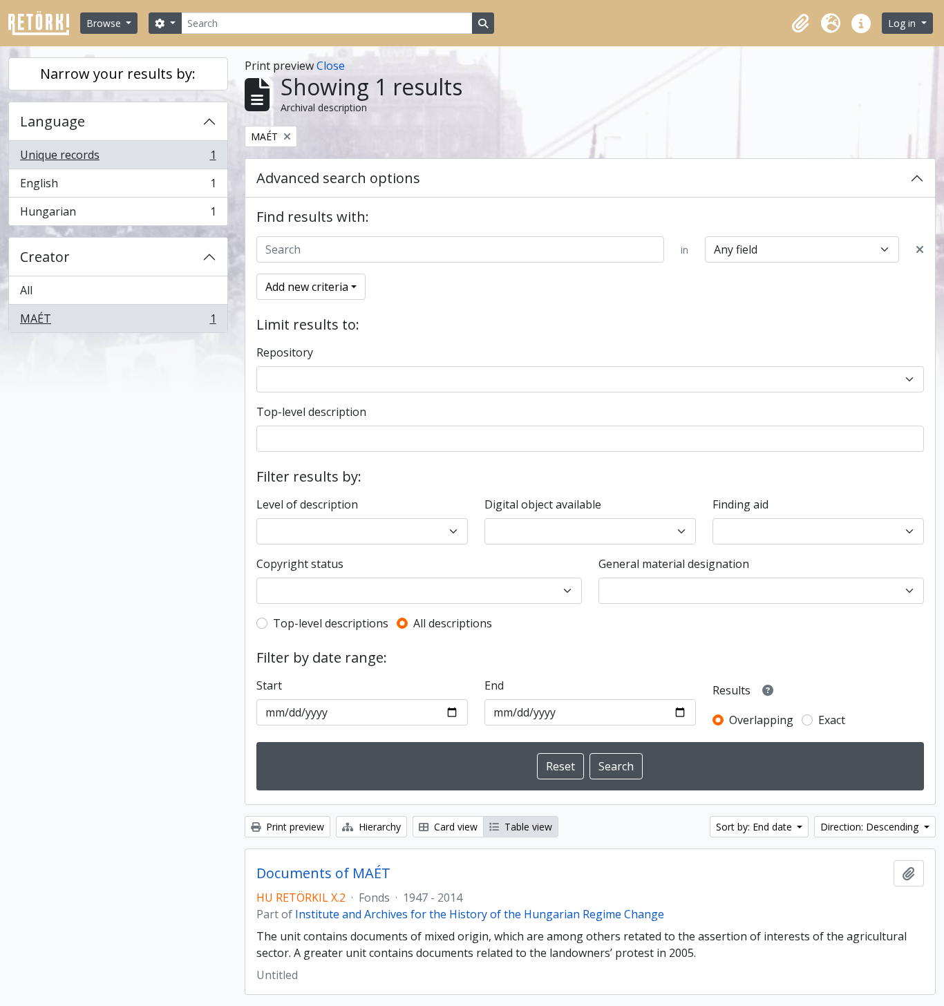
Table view (527, 826)
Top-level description (311, 411)
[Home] (44, 23)
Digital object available (542, 504)
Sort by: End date (755, 826)
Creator (45, 256)
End (494, 685)
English (117, 186)
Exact (831, 720)
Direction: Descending (870, 826)
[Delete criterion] (920, 249)
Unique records (117, 158)
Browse (105, 23)
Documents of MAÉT (323, 873)
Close (331, 65)
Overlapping (761, 720)
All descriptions (452, 623)
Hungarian (117, 214)
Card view (454, 826)
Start (269, 685)
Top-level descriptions (330, 623)
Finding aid (740, 504)
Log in (903, 23)
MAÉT (117, 321)
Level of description (307, 504)
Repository (284, 352)
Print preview (293, 826)
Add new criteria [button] (306, 286)
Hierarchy (378, 826)
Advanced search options (338, 178)
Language (52, 121)
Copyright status (299, 563)
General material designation (673, 563)
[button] (800, 23)
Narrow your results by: (118, 73)
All (26, 290)
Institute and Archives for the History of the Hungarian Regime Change (479, 914)
